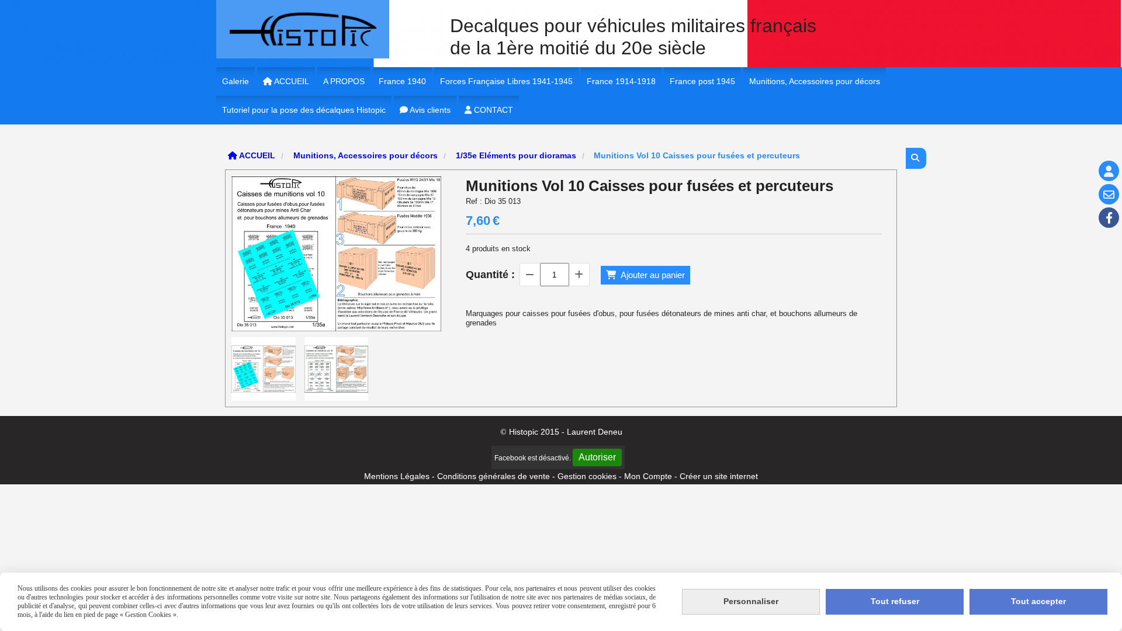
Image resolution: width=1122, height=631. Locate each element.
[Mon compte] (1109, 171)
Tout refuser (895, 601)
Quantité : (490, 274)
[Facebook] (1109, 217)
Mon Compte (648, 476)
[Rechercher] (916, 158)
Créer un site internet (719, 476)
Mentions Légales (397, 476)
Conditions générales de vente (493, 476)
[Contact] (1109, 194)
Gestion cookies (588, 476)
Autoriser (597, 457)
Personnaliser (750, 601)
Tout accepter (1038, 601)
